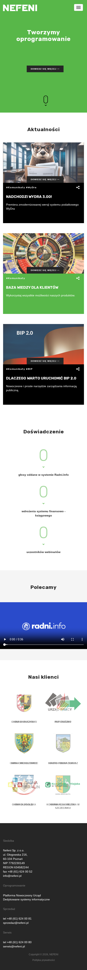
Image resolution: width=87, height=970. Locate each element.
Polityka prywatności (43, 960)
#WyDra (31, 187)
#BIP (29, 369)
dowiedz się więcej (43, 69)
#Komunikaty (15, 187)
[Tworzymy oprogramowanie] (20, 5)
